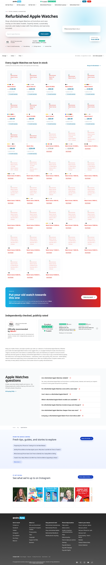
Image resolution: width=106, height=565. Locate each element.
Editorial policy (66, 537)
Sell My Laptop (21, 5)
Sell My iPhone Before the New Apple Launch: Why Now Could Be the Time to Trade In (37, 449)
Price (20, 55)
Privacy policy (33, 532)
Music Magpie (23, 556)
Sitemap (64, 542)
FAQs (63, 534)
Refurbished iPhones (51, 528)
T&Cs (30, 534)
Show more (17, 462)
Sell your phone (83, 528)
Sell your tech (82, 533)
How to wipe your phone (69, 540)
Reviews (81, 540)
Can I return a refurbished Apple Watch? (55, 394)
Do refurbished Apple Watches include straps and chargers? (61, 405)
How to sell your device (85, 525)
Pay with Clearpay (67, 547)
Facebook (15, 528)
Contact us (16, 525)
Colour (12, 55)
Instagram (15, 533)
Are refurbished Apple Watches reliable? (55, 378)
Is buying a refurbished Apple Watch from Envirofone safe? (61, 416)
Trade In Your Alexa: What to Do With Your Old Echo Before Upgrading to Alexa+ (35, 457)
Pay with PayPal (66, 550)
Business (31, 542)
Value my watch (88, 297)
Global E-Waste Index (84, 542)
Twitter (15, 530)
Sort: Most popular (97, 55)
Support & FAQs (33, 540)
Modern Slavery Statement (38, 562)
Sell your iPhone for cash (85, 530)
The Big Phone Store (36, 556)
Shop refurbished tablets (52, 530)
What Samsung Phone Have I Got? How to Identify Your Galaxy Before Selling (35, 453)
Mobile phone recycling (52, 535)
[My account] (81, 1)
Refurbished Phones (45, 5)
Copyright (32, 537)
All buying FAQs (9, 391)
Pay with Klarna (66, 545)
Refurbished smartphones (53, 525)
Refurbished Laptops (60, 5)
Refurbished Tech (74, 5)
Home (14, 427)
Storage (4, 55)
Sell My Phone (9, 5)
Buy (84, 1)
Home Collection (83, 545)
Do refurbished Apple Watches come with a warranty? (59, 389)
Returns (15, 541)
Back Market (45, 556)
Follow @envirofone (85, 477)
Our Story (15, 538)
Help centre (65, 525)
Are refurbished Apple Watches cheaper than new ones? (60, 410)
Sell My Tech (31, 5)
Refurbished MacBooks (52, 533)
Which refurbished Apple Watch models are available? (59, 400)
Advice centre (65, 528)
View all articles (86, 438)
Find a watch (44, 34)
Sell (89, 1)
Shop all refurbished (93, 65)
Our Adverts (16, 535)
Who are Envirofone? (35, 525)
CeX (49, 556)
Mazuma (29, 556)
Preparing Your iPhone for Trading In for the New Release (29, 445)
